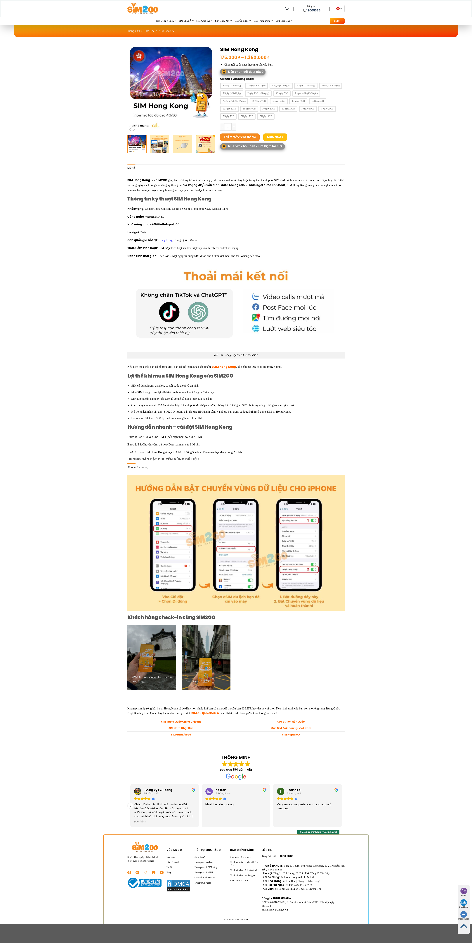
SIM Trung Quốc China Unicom (181, 721)
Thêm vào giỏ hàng (240, 137)
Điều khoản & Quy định (240, 857)
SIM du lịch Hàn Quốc (291, 721)
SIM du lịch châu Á (205, 713)
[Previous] (134, 88)
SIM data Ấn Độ (181, 734)
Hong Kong (165, 240)
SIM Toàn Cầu (283, 20)
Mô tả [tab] (131, 168)
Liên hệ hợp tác (173, 862)
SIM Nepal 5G (291, 734)
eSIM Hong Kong (223, 366)
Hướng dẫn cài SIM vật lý (206, 867)
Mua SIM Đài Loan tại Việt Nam (291, 728)
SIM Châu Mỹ (222, 20)
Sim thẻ (150, 30)
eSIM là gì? (200, 857)
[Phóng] (132, 128)
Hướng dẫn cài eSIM (204, 872)
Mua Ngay (275, 137)
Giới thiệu (170, 857)
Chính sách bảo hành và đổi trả (243, 870)
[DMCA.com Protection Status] (178, 885)
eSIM (337, 20)
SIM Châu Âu (203, 20)
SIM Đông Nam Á (165, 20)
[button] (130, 806)
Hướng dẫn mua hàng (204, 862)
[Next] (208, 88)
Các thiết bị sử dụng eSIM (206, 877)
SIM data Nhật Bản (181, 728)
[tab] (131, 467)
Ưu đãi (169, 867)
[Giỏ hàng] (286, 9)
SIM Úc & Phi (241, 20)
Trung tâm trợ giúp (203, 883)
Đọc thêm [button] (140, 821)
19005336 (313, 10)
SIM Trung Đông (262, 20)
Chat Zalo (463, 907)
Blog (168, 872)
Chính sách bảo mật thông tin (242, 875)
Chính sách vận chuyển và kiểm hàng (244, 863)
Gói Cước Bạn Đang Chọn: (237, 79)
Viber (463, 896)
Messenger (463, 919)
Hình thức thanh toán (239, 880)
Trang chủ (133, 30)
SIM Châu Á (185, 20)
